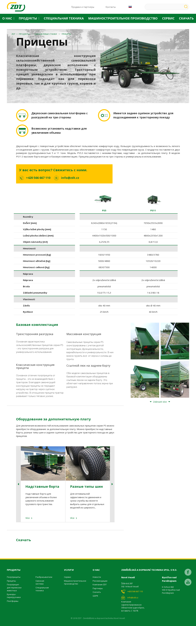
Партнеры (98, 588)
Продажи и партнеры (82, 6)
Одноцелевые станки (45, 34)
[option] (104, 254)
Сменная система (40, 582)
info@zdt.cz (70, 178)
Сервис (168, 18)
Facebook (188, 572)
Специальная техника (64, 18)
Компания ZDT (100, 584)
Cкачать (97, 592)
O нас (7, 18)
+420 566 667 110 (38, 178)
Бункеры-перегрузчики (14, 596)
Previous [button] (18, 484)
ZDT (13, 34)
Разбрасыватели (44, 577)
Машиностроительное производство (123, 18)
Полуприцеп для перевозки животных (14, 587)
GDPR (95, 595)
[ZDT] (16, 6)
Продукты (28, 18)
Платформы (12, 601)
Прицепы (11, 580)
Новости (97, 577)
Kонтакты (111, 6)
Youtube (188, 582)
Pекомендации (100, 580)
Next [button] (112, 484)
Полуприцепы (14, 577)
